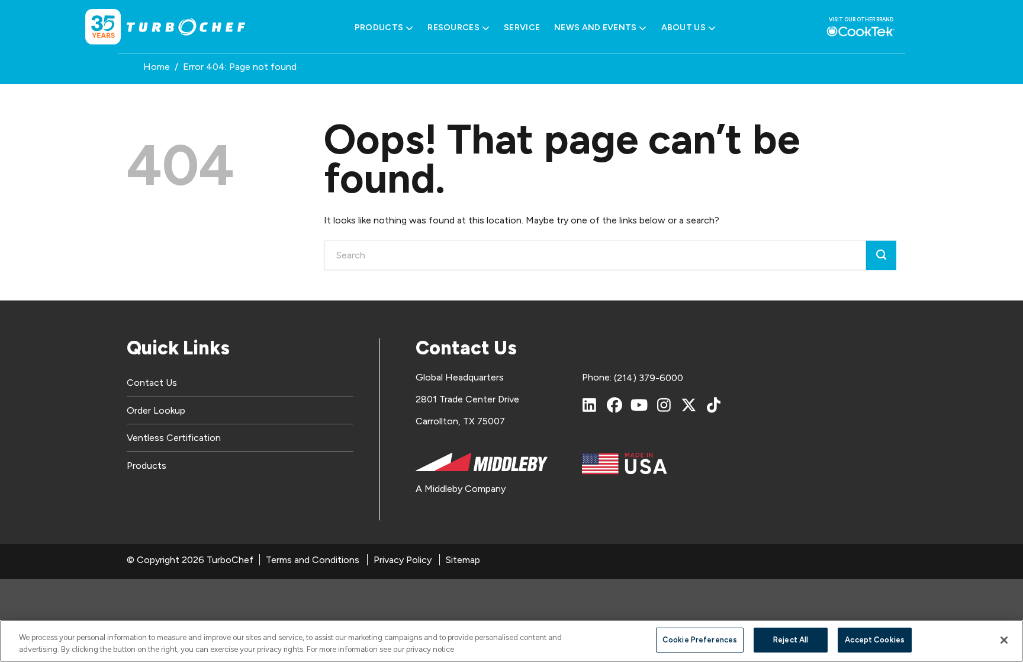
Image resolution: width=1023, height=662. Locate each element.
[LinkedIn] (589, 404)
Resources (453, 28)
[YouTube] (639, 404)
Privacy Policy (403, 559)
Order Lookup (156, 410)
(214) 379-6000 (648, 377)
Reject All (790, 639)
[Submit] (881, 255)
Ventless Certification (174, 437)
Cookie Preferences (699, 639)
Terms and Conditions (312, 559)
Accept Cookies (875, 639)
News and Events (595, 28)
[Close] (1004, 640)
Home (156, 66)
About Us (683, 28)
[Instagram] (664, 404)
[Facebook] (614, 404)
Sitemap (463, 559)
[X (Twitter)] (689, 404)
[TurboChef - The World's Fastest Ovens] (186, 27)
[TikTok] (714, 404)
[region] (511, 641)
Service (522, 28)
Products (379, 28)
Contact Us (152, 382)
